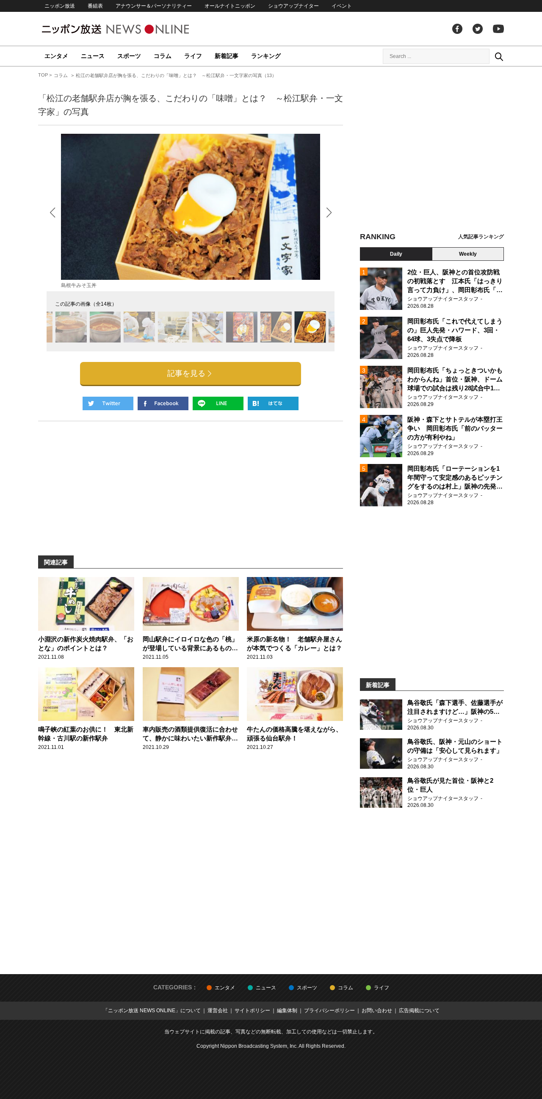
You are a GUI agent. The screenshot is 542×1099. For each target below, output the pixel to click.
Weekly (468, 254)
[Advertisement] (432, 150)
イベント (342, 6)
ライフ (193, 55)
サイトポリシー (252, 1010)
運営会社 (217, 1010)
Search (499, 56)
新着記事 (226, 55)
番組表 (95, 6)
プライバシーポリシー (329, 1010)
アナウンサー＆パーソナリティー (154, 6)
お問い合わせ (377, 1010)
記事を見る (186, 373)
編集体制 (287, 1010)
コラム (162, 55)
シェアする (163, 403)
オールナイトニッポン (230, 6)
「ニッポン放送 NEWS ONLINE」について (152, 1010)
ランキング (266, 55)
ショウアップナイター (293, 6)
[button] (329, 212)
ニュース (93, 55)
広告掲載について (419, 1010)
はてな (273, 403)
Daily (396, 254)
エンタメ (56, 55)
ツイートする (108, 403)
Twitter (478, 29)
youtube (498, 29)
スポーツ (129, 55)
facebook (457, 29)
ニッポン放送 (59, 6)
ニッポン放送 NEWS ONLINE (131, 29)
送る (218, 403)
